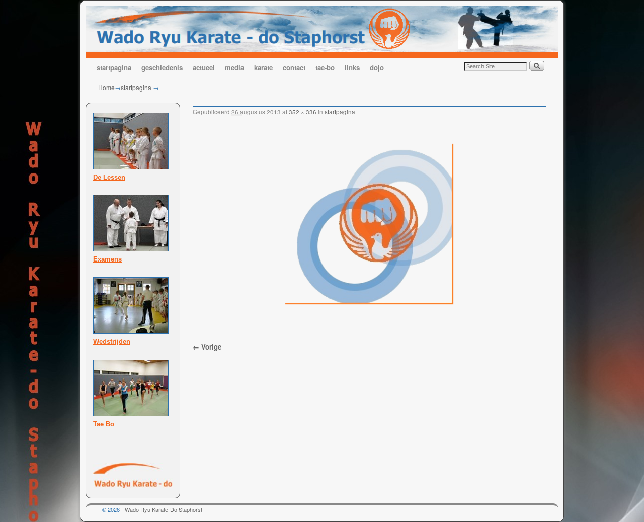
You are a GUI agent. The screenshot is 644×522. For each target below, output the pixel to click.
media (234, 67)
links (352, 67)
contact (294, 67)
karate (263, 67)
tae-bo (325, 67)
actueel (204, 67)
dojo (377, 67)
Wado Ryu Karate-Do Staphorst (163, 509)
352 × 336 (302, 112)
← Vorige (207, 347)
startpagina (114, 67)
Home (106, 87)
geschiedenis (162, 67)
